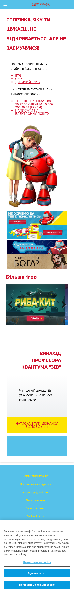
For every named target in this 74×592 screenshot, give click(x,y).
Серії (19, 78)
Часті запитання (35, 500)
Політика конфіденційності (36, 484)
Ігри (18, 75)
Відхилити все (37, 573)
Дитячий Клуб (27, 82)
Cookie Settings (36, 516)
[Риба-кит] (35, 304)
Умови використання (36, 476)
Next (63, 308)
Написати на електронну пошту (32, 112)
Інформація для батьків (36, 492)
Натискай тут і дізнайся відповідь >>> (37, 425)
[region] (37, 556)
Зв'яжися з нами (35, 508)
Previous (12, 308)
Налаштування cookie (37, 562)
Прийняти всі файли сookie (37, 584)
